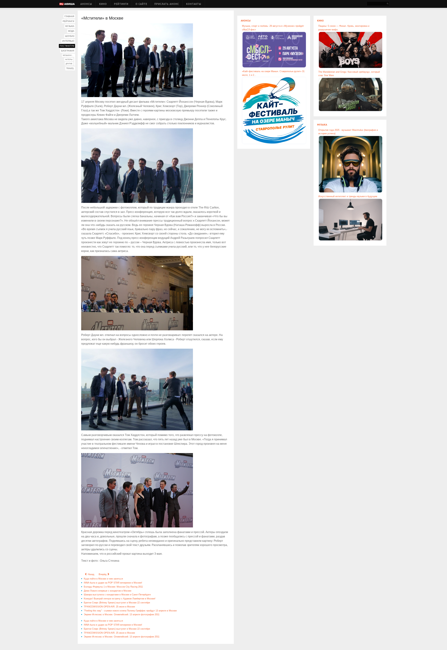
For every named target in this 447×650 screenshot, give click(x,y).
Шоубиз (69, 36)
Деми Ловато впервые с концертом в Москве (107, 590)
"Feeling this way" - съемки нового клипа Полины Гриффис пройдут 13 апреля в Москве (130, 610)
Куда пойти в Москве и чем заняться (103, 578)
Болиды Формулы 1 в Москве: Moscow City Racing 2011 (113, 586)
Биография (67, 51)
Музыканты (68, 55)
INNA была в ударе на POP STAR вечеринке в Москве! (113, 582)
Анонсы (86, 4)
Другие (69, 64)
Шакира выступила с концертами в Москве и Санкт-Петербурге (117, 594)
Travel (70, 68)
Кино (103, 4)
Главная (69, 16)
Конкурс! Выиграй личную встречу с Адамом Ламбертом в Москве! (119, 598)
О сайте (141, 4)
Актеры (68, 59)
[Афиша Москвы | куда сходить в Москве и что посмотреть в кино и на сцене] (67, 4)
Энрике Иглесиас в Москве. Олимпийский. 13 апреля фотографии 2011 (121, 614)
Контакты (193, 4)
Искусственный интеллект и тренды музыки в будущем (347, 196)
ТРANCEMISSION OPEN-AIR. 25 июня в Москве (109, 606)
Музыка (69, 26)
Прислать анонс (166, 4)
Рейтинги (121, 4)
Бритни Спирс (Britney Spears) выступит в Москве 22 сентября (117, 602)
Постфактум (67, 46)
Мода (71, 31)
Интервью (68, 41)
